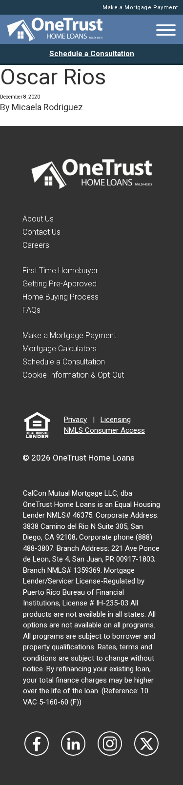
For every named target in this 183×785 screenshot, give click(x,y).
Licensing (116, 419)
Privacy (75, 419)
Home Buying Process (60, 297)
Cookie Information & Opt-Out (73, 375)
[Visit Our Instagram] (110, 743)
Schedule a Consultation (91, 53)
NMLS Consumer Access (104, 430)
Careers (35, 245)
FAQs (31, 310)
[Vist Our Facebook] (36, 743)
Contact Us (41, 232)
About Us (38, 218)
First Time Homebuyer (60, 270)
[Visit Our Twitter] (146, 743)
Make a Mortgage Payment (140, 7)
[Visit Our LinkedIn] (73, 743)
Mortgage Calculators (59, 348)
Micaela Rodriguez (47, 107)
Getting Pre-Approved (59, 283)
